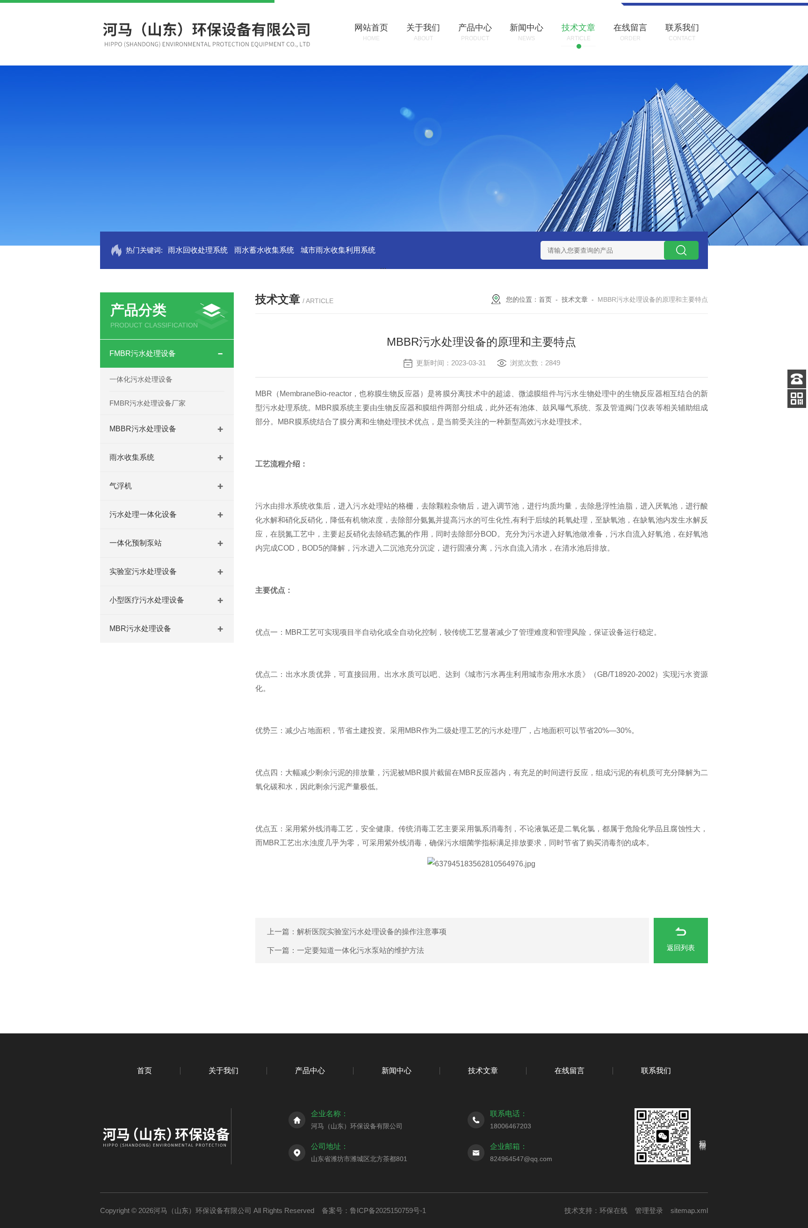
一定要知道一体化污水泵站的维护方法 (360, 950)
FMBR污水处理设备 (142, 353)
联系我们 (656, 1071)
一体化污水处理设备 (141, 379)
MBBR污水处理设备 (142, 429)
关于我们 (223, 1071)
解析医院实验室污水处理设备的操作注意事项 (372, 932)
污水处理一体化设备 (143, 514)
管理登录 (649, 1210)
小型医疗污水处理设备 (146, 600)
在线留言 (569, 1071)
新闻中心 (396, 1071)
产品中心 (310, 1071)
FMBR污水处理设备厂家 (147, 403)
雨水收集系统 (131, 457)
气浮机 (120, 486)
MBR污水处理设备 (140, 628)
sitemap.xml (689, 1210)
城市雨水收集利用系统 (338, 250)
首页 (545, 299)
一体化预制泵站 (135, 543)
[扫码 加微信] (796, 398)
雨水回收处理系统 (198, 250)
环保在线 (613, 1210)
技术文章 (575, 299)
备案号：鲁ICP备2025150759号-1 (374, 1210)
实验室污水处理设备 (143, 571)
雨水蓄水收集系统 (264, 250)
